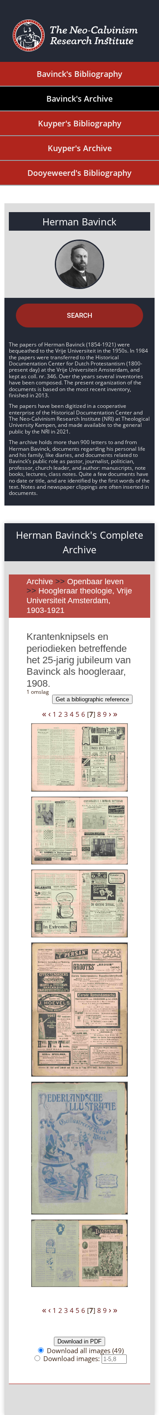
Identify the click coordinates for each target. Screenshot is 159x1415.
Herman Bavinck (79, 221)
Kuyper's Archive (80, 148)
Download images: (72, 1358)
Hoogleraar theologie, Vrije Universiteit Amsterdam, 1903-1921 (79, 600)
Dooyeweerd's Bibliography (79, 172)
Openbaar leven (95, 581)
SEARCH (79, 316)
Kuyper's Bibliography (79, 123)
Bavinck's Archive (79, 98)
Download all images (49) (85, 1350)
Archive (39, 581)
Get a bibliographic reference (92, 699)
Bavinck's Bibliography (79, 73)
